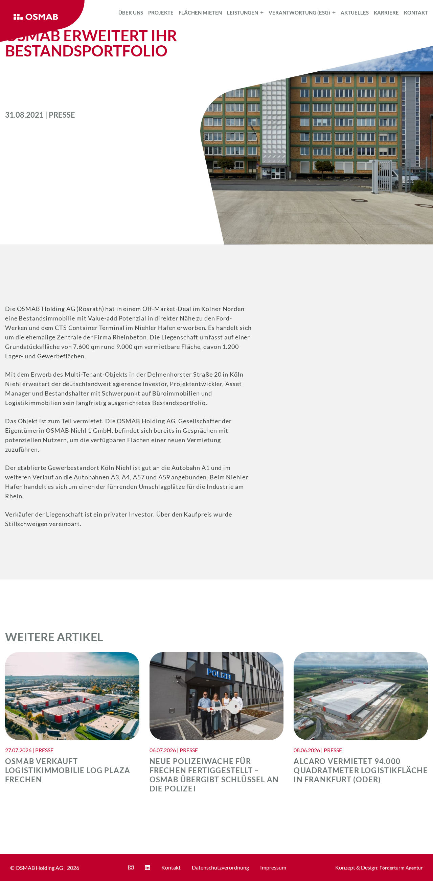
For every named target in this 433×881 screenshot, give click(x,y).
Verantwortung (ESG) (299, 12)
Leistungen (242, 12)
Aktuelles (355, 12)
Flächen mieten (200, 12)
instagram (131, 867)
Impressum (273, 867)
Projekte (161, 12)
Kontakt (416, 12)
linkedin (147, 867)
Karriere (386, 12)
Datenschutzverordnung (220, 867)
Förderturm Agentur (401, 868)
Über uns (130, 12)
